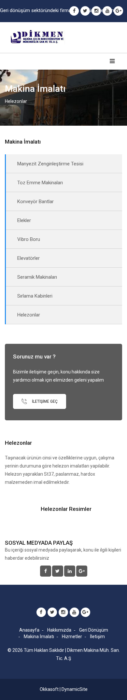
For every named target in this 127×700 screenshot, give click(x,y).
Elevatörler (28, 258)
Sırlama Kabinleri (34, 296)
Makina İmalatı (39, 636)
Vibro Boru (28, 239)
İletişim (97, 636)
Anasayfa (29, 630)
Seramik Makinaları (37, 277)
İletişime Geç (44, 401)
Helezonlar (28, 315)
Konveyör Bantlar (35, 201)
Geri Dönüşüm (93, 630)
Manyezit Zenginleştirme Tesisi (50, 164)
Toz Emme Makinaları (40, 183)
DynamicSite (75, 689)
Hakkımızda (59, 630)
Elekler (24, 220)
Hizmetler (72, 636)
